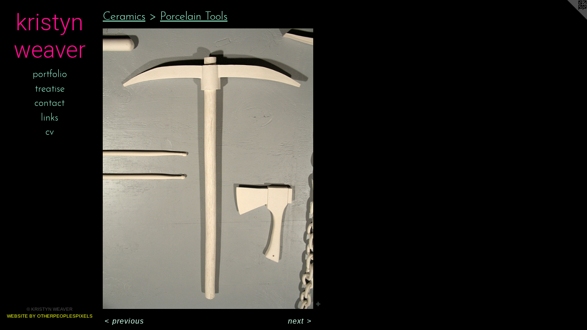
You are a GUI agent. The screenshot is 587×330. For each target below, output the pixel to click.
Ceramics (124, 16)
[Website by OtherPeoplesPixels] (568, 18)
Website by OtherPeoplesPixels (50, 316)
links (49, 118)
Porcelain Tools (193, 16)
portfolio (50, 74)
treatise (50, 89)
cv (49, 132)
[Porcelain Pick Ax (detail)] (208, 168)
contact (49, 103)
